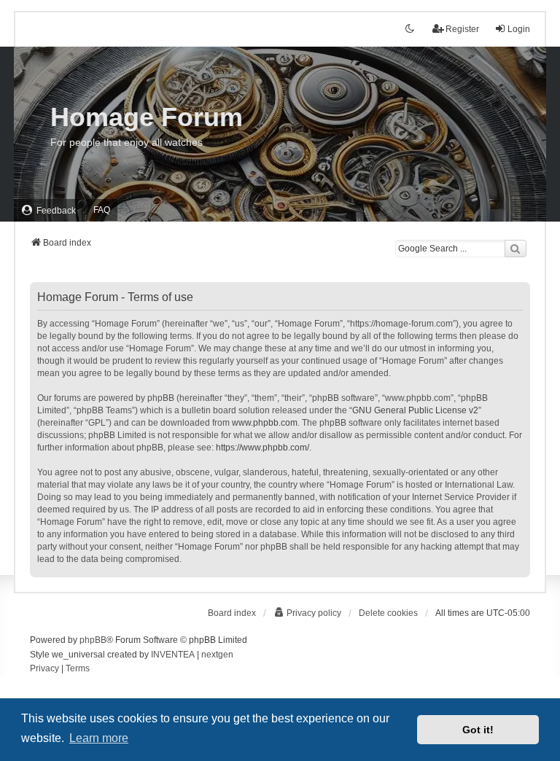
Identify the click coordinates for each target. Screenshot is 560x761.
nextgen (217, 654)
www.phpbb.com (265, 423)
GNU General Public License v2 (415, 410)
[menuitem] (48, 210)
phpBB (92, 640)
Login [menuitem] (519, 29)
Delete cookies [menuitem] (388, 613)
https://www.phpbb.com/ (262, 447)
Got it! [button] (478, 729)
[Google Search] (515, 248)
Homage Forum (146, 117)
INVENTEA (173, 654)
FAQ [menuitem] (101, 210)
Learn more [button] (98, 738)
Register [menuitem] (462, 29)
